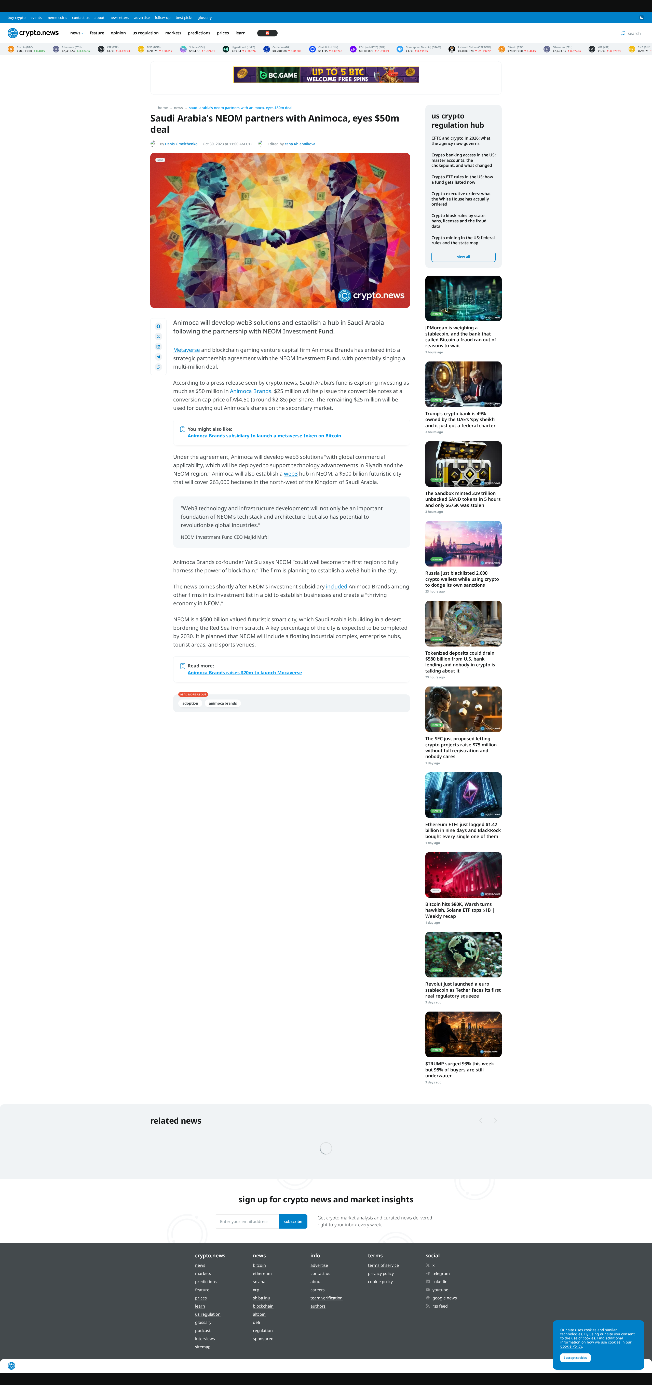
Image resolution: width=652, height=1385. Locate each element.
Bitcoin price (26, 49)
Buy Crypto (16, 17)
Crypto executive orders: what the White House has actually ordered (461, 199)
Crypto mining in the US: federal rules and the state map (463, 240)
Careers (317, 1290)
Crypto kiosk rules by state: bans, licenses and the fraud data (458, 221)
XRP (256, 1290)
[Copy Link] (158, 367)
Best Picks (184, 17)
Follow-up (163, 17)
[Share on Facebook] (158, 326)
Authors (317, 1306)
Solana (259, 1281)
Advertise (142, 17)
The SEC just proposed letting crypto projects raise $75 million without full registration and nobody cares (461, 747)
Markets (173, 33)
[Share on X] (158, 336)
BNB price (155, 49)
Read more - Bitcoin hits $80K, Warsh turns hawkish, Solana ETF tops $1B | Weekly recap (463, 875)
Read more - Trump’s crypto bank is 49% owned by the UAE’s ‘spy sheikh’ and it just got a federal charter (463, 384)
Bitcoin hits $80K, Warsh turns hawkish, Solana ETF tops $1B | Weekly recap (460, 910)
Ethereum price (71, 49)
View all (463, 256)
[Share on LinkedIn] (158, 347)
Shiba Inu (261, 1298)
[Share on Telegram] (158, 357)
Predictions (199, 33)
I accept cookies (575, 1357)
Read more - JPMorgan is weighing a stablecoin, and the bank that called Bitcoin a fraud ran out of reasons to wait (463, 298)
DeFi (256, 1322)
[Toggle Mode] (641, 17)
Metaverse (186, 349)
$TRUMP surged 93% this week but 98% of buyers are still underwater (459, 1069)
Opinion (118, 33)
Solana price (197, 49)
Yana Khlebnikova (300, 143)
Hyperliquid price (239, 49)
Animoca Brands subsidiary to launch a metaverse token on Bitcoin (264, 436)
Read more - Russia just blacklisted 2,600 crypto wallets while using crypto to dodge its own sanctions (463, 544)
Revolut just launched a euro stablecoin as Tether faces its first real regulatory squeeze (463, 990)
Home (163, 107)
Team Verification (326, 1298)
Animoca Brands (250, 391)
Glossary (205, 17)
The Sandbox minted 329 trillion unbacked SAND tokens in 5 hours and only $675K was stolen (463, 499)
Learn (241, 33)
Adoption (190, 703)
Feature (97, 33)
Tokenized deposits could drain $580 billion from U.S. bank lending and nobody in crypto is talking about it (460, 662)
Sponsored (263, 1338)
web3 (291, 473)
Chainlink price (325, 49)
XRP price (114, 49)
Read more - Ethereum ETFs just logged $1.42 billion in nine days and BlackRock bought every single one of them (463, 795)
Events (36, 17)
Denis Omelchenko (181, 143)
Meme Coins (57, 17)
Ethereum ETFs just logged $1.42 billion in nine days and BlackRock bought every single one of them (463, 830)
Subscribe (293, 1221)
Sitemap (202, 1347)
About (99, 17)
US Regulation (145, 33)
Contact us (80, 17)
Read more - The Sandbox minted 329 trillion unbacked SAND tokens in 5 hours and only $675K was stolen (463, 464)
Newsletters (119, 17)
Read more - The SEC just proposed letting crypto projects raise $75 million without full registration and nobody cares (463, 709)
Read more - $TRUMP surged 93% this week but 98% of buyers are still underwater (463, 1034)
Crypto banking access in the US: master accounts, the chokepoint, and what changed (463, 160)
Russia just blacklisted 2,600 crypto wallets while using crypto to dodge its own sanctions (462, 579)
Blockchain (263, 1306)
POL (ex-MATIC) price (369, 49)
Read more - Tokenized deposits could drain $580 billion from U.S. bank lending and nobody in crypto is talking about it (463, 623)
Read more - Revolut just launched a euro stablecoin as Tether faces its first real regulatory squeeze (463, 954)
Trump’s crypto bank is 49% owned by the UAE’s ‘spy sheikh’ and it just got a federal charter (460, 419)
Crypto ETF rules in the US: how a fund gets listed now (462, 179)
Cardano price (282, 49)
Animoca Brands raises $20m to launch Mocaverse (245, 672)
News (75, 33)
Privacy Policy (381, 1273)
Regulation (263, 1330)
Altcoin (259, 1314)
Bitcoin (259, 1265)
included (336, 586)
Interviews (205, 1338)
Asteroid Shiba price (470, 49)
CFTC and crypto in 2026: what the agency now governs (461, 140)
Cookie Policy (380, 1281)
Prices (223, 33)
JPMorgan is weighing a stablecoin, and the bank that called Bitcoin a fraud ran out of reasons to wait (460, 336)
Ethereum (262, 1273)
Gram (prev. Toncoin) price (419, 49)
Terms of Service (383, 1265)
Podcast (202, 1330)
